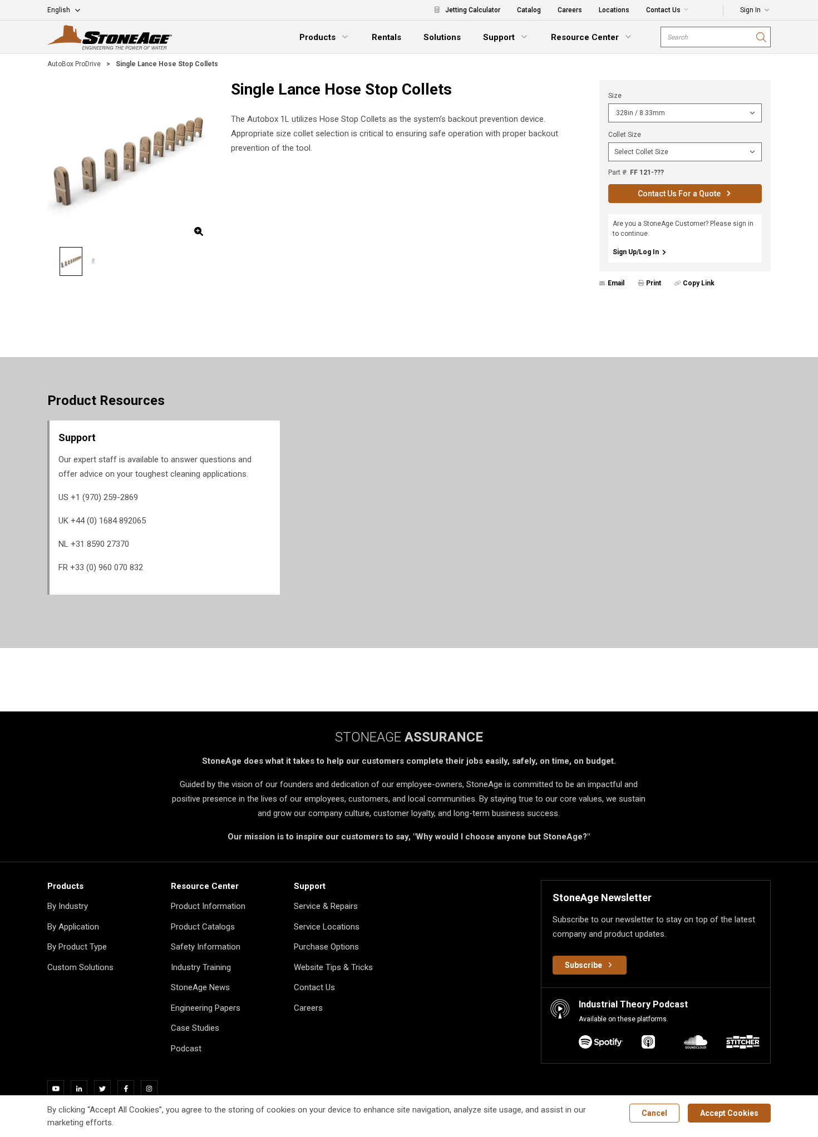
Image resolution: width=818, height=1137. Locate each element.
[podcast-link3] (743, 1043)
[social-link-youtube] (59, 1088)
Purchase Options (326, 947)
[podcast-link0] (601, 1043)
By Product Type (77, 947)
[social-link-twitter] (105, 1088)
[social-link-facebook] (129, 1088)
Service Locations (326, 927)
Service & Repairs (326, 906)
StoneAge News (200, 987)
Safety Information (205, 947)
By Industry (67, 906)
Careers (308, 1008)
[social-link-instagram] (152, 1088)
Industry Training (201, 967)
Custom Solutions (80, 967)
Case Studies (195, 1028)
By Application (73, 927)
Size (615, 96)
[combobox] (716, 37)
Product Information (208, 906)
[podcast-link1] (648, 1043)
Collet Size (624, 135)
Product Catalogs (203, 927)
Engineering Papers (205, 1008)
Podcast (186, 1049)
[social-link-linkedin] (82, 1088)
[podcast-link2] (695, 1043)
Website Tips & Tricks (333, 967)
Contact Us (314, 987)
